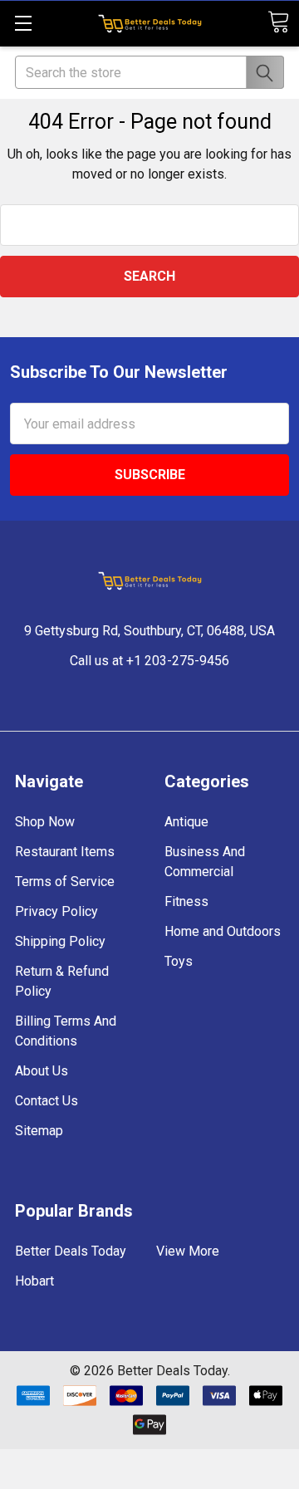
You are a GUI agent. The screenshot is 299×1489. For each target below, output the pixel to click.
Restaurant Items (65, 852)
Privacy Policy (56, 911)
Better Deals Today (70, 1251)
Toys (178, 961)
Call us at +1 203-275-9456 (149, 661)
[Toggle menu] (23, 23)
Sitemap (39, 1131)
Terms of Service (65, 881)
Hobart (34, 1281)
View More (187, 1251)
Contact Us (46, 1101)
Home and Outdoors (222, 931)
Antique (186, 822)
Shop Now (45, 822)
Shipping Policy (60, 941)
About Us (41, 1071)
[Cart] (278, 22)
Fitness (186, 901)
